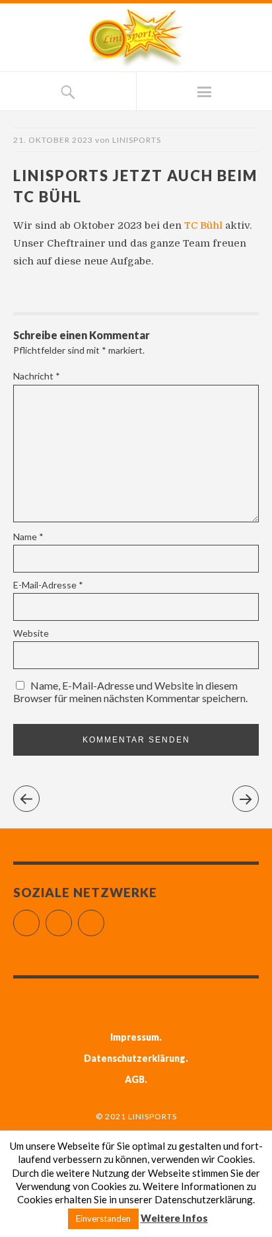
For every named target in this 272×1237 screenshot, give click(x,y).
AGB (135, 1079)
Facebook (39, 917)
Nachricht (36, 375)
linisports (136, 140)
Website (31, 633)
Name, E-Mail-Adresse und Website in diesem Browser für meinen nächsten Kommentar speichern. (130, 691)
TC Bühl (204, 225)
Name (28, 536)
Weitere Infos (174, 1218)
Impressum (134, 1037)
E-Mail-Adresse (48, 584)
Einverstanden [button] (103, 1218)
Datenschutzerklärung (135, 1058)
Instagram (71, 917)
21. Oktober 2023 (53, 140)
